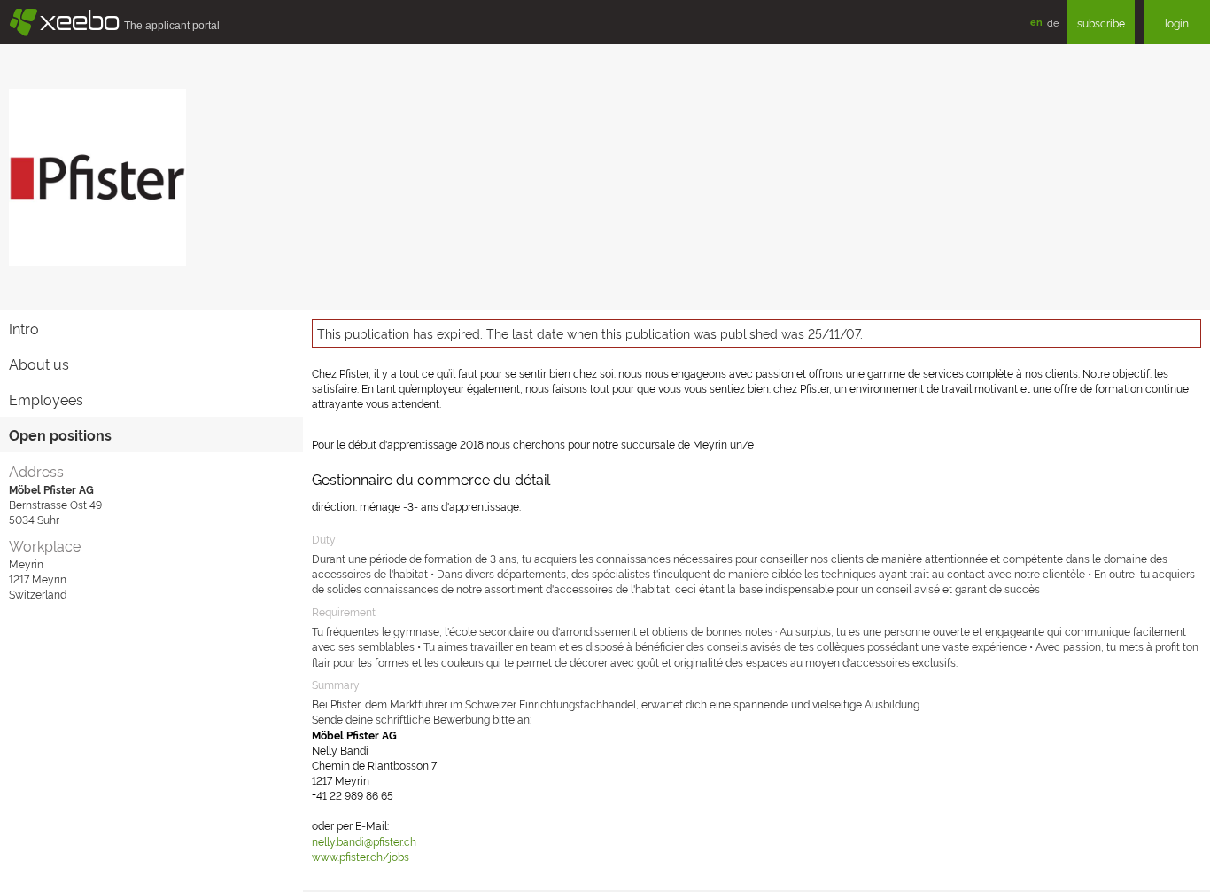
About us (39, 363)
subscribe (1101, 22)
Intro (24, 328)
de (1053, 22)
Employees (46, 399)
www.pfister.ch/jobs (360, 856)
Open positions (60, 434)
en (1036, 21)
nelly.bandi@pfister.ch (364, 841)
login (1177, 22)
